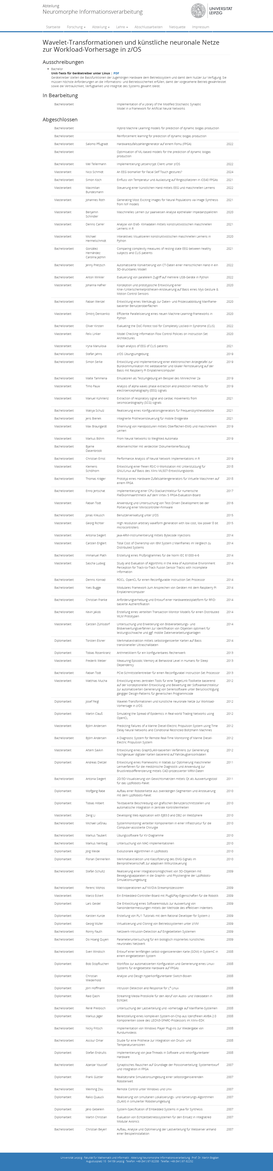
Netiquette (177, 27)
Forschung (75, 27)
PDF (116, 73)
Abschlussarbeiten (149, 27)
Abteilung (99, 27)
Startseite (53, 27)
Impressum (200, 27)
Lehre (121, 27)
